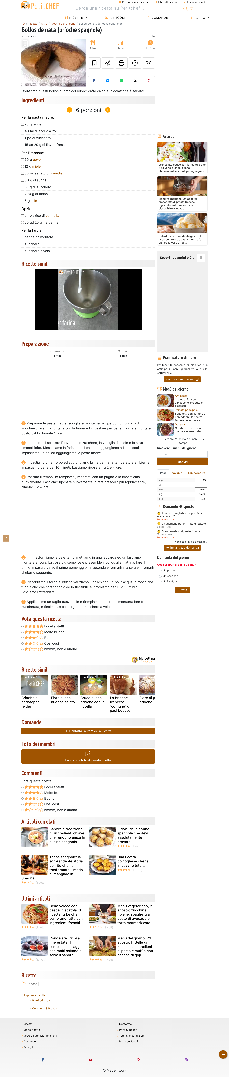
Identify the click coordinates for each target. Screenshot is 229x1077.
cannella (52, 216)
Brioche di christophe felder (30, 702)
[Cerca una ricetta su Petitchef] (185, 8)
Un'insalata (170, 581)
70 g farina (33, 124)
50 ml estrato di (44, 173)
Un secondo (170, 576)
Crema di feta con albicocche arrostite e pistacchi (189, 402)
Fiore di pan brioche (149, 700)
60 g (33, 160)
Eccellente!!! (53, 626)
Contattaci (125, 1024)
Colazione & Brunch (44, 1008)
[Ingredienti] (6, 538)
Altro (199, 17)
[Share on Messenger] (107, 80)
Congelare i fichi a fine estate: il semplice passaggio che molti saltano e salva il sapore (66, 946)
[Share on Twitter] (135, 80)
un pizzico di (42, 216)
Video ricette (31, 1029)
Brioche (31, 984)
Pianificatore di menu (180, 379)
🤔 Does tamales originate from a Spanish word (178, 533)
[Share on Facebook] (94, 80)
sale (34, 201)
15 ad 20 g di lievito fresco (46, 145)
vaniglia (56, 173)
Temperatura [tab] (196, 473)
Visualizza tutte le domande (190, 541)
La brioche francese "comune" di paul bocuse (120, 704)
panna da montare (39, 237)
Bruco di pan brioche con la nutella (92, 702)
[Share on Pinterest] (149, 80)
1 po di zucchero (38, 138)
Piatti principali (41, 1000)
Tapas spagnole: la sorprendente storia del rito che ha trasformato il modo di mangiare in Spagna (52, 867)
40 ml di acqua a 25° (41, 131)
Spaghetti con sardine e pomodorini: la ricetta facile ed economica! (190, 417)
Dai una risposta (165, 519)
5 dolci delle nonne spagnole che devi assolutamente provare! (133, 835)
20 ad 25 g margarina (41, 222)
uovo (37, 160)
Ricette (75, 17)
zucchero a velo (37, 251)
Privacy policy (128, 1029)
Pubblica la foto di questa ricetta (88, 760)
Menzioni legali (128, 1041)
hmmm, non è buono (60, 649)
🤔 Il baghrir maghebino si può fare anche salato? (179, 515)
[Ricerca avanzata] (192, 9)
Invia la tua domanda (184, 547)
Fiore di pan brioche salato (63, 700)
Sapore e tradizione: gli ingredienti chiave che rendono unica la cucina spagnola (67, 835)
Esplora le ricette (35, 995)
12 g (33, 166)
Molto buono (53, 632)
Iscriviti (182, 462)
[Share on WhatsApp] (121, 80)
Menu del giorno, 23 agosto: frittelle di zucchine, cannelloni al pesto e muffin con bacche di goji (135, 946)
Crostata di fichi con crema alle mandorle (188, 430)
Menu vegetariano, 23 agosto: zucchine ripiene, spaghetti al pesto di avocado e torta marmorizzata (135, 914)
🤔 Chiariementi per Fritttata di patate (181, 523)
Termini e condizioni (132, 1035)
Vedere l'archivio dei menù (181, 439)
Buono (48, 638)
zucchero (32, 244)
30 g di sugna (35, 180)
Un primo (169, 570)
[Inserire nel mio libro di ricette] (94, 63)
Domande (159, 17)
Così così (51, 643)
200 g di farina (36, 194)
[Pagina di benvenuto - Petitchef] (23, 23)
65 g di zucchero (38, 187)
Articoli (117, 17)
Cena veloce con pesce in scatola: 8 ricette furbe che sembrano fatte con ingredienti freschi (66, 914)
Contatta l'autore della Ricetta (90, 731)
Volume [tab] (177, 473)
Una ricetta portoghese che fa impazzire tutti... (133, 861)
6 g (31, 201)
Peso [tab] (163, 473)
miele (36, 166)
